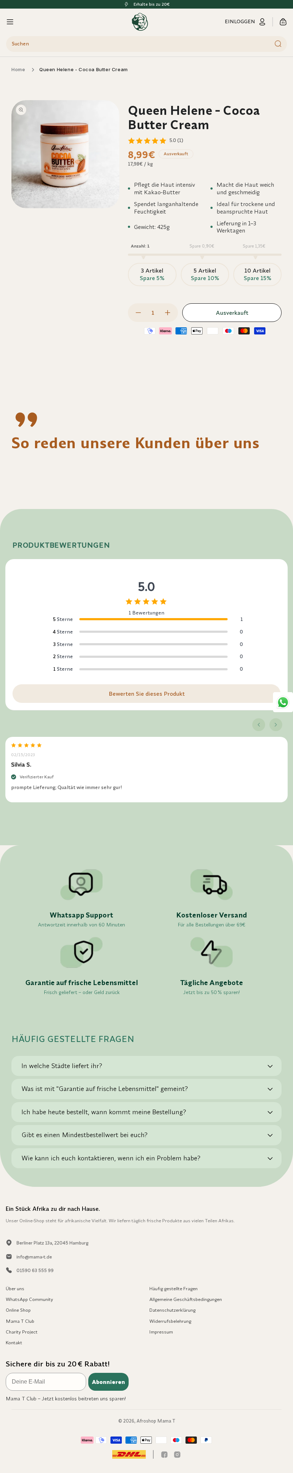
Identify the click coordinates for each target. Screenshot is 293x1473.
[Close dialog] (276, 641)
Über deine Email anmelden (216, 769)
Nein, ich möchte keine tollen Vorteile (216, 814)
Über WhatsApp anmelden (216, 792)
